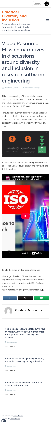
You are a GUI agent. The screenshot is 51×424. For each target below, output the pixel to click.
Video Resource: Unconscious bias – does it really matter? (24, 384)
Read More (8, 347)
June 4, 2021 (11, 366)
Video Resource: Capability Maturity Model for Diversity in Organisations (24, 360)
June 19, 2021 (12, 342)
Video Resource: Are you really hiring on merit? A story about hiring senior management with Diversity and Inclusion (24, 333)
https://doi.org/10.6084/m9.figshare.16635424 (23, 290)
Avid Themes (18, 416)
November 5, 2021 (11, 88)
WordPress (15, 419)
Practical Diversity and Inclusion (14, 16)
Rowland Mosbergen (32, 88)
